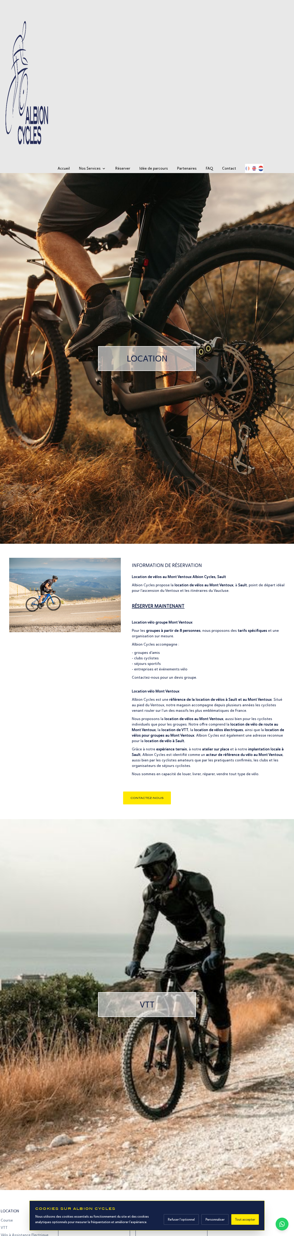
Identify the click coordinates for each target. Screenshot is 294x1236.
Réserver (122, 168)
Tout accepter (245, 1219)
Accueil (64, 168)
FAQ (209, 168)
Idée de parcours (153, 168)
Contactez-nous (147, 798)
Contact (229, 168)
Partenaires (187, 168)
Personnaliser (215, 1219)
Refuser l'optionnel (181, 1219)
